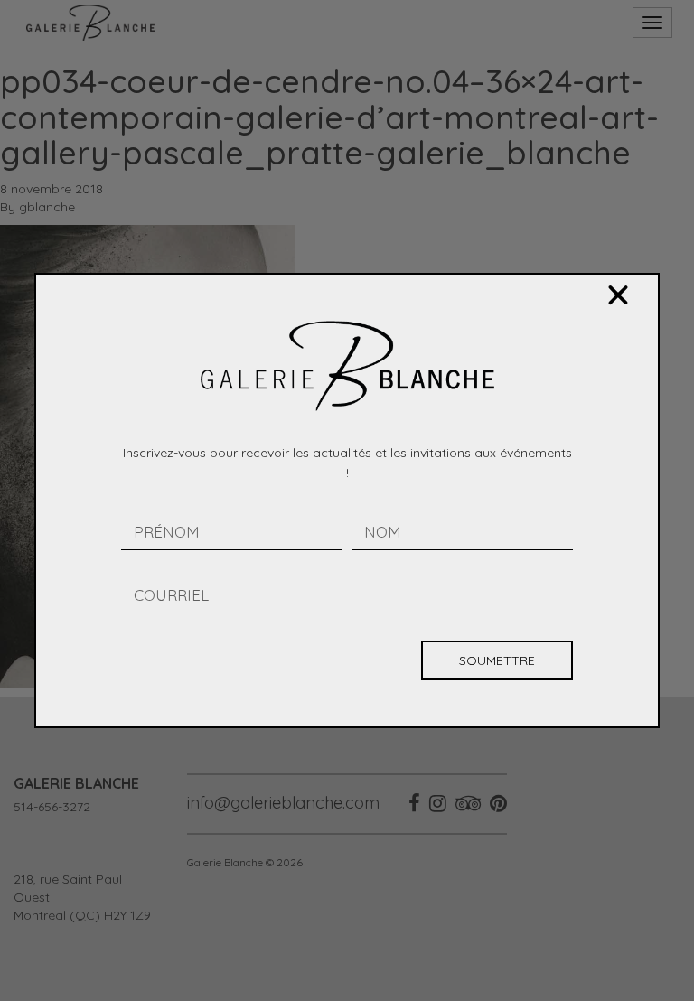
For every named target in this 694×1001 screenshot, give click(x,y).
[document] (347, 500)
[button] (618, 295)
